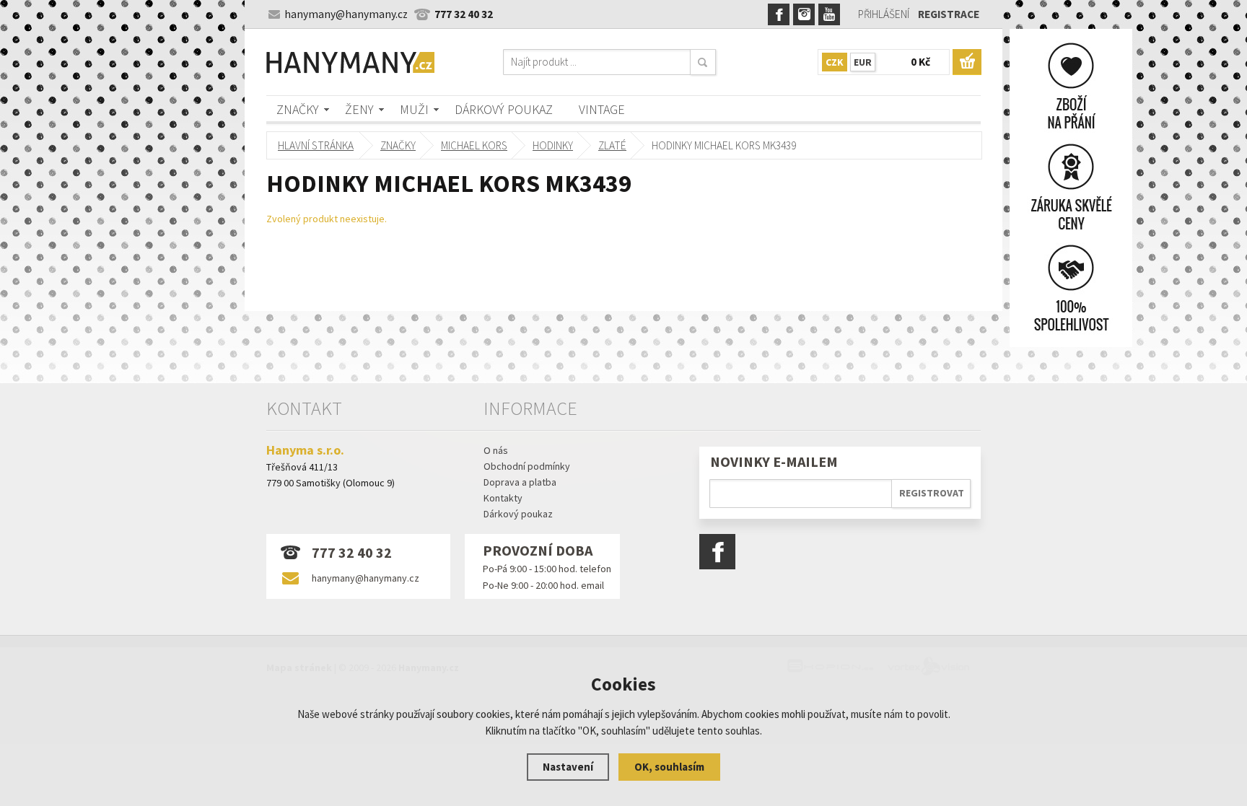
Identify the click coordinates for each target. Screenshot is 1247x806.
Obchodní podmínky (527, 466)
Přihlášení (883, 14)
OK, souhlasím (669, 767)
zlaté (612, 145)
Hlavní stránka (316, 145)
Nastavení (568, 767)
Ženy (359, 109)
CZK (835, 62)
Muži (414, 109)
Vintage (602, 109)
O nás (496, 450)
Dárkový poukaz (504, 109)
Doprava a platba (520, 482)
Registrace (948, 14)
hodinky (553, 145)
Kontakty (503, 497)
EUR (863, 62)
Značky (297, 109)
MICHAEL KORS (474, 145)
